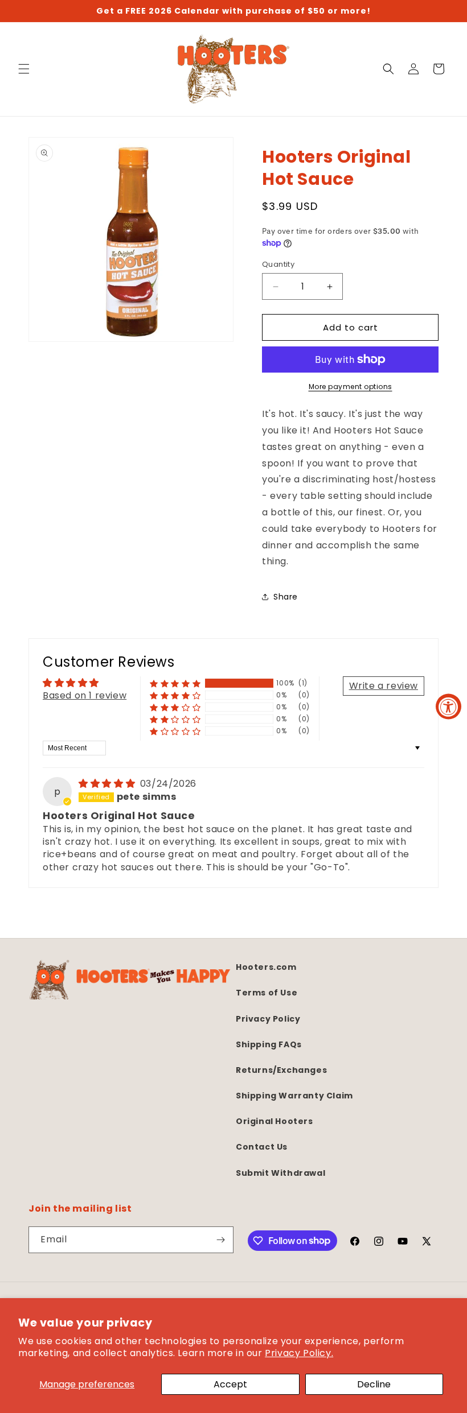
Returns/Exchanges (281, 1070)
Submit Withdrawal (280, 1173)
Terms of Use (266, 992)
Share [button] (285, 596)
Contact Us (262, 1146)
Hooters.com (266, 967)
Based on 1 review (84, 695)
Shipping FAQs (269, 1044)
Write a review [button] (383, 685)
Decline (374, 1384)
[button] (23, 68)
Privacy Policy (268, 1018)
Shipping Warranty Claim (294, 1095)
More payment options (350, 386)
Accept (230, 1384)
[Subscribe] (220, 1239)
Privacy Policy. (299, 1353)
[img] (108, 783)
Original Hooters (274, 1121)
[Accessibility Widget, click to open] (448, 707)
